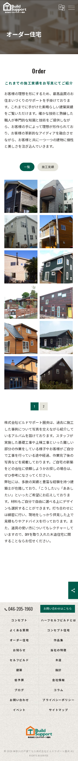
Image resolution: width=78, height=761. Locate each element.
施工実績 (48, 167)
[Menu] (71, 7)
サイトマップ (58, 710)
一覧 (27, 167)
